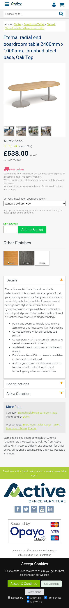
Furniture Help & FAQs (44, 550)
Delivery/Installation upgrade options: (24, 198)
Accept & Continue (23, 583)
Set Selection (51, 583)
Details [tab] (11, 280)
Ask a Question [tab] (18, 393)
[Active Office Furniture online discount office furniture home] (16, 4)
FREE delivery (16, 169)
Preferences (54, 597)
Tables (17, 24)
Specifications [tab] (17, 384)
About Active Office (22, 550)
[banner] (34, 4)
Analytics (35, 597)
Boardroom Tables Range (36, 424)
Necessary (17, 597)
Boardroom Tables (34, 24)
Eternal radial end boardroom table (24, 28)
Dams (26, 416)
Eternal (51, 24)
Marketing (36, 601)
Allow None (34, 592)
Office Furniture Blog (28, 554)
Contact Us (45, 554)
